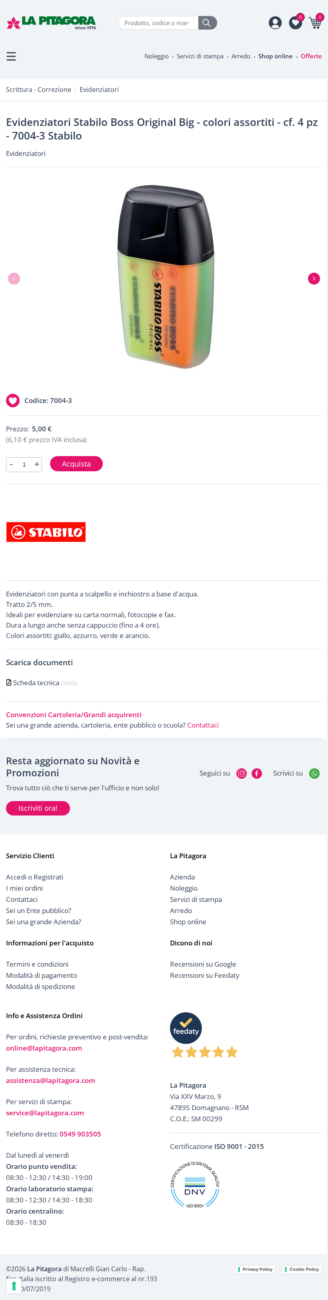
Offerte (311, 56)
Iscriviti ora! (38, 808)
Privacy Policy (257, 1269)
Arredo (241, 56)
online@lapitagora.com (44, 1048)
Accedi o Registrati (34, 876)
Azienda (182, 876)
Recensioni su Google (203, 964)
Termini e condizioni (37, 964)
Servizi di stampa (200, 56)
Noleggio (156, 56)
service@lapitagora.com (45, 1112)
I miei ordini (24, 888)
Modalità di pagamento (41, 975)
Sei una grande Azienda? (43, 921)
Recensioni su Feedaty (205, 975)
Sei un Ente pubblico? (38, 910)
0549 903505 (80, 1133)
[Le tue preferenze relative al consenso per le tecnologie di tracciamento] (14, 1286)
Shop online (275, 56)
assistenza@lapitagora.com (50, 1080)
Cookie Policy (304, 1269)
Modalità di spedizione (40, 986)
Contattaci (203, 725)
